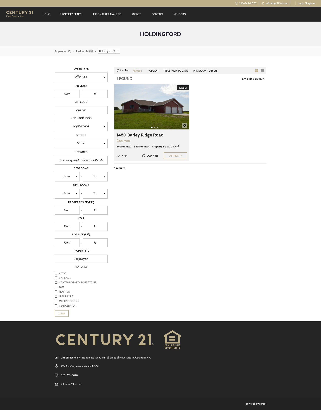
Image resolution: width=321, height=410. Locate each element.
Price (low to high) (205, 70)
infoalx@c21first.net (276, 3)
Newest (137, 70)
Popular (153, 70)
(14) (84, 51)
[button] (81, 77)
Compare (152, 155)
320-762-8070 (248, 3)
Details (174, 155)
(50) (63, 51)
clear (61, 313)
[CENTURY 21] (20, 14)
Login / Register (306, 3)
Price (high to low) (176, 70)
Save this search (253, 78)
